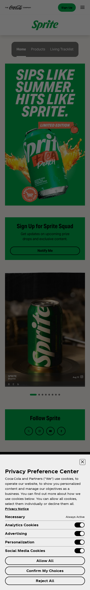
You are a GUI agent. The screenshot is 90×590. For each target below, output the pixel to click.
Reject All (45, 581)
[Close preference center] (82, 462)
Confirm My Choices (45, 571)
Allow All (45, 561)
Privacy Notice (17, 509)
